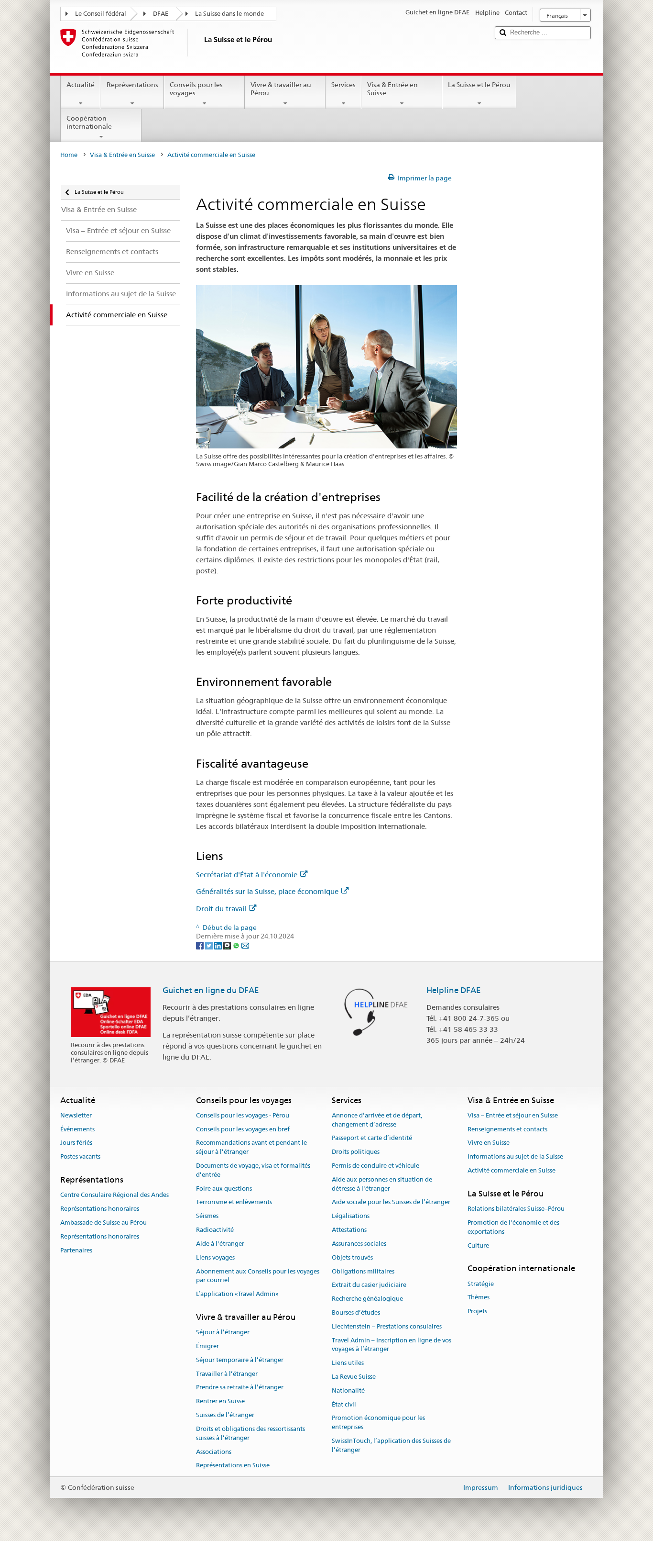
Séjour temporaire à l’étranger (239, 1359)
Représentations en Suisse (233, 1465)
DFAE (160, 13)
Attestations (349, 1229)
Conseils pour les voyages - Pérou (242, 1115)
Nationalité (348, 1390)
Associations (213, 1451)
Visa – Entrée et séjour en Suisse (513, 1115)
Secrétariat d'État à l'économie (246, 874)
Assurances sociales (359, 1243)
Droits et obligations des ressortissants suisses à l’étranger (250, 1433)
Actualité (80, 85)
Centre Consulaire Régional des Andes (114, 1195)
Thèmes (479, 1297)
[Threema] (227, 945)
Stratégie (481, 1283)
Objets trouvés (352, 1257)
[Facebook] (200, 945)
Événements (77, 1129)
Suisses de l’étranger (225, 1414)
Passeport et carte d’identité (372, 1138)
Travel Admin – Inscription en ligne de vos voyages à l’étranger (391, 1345)
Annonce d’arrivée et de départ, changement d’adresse (377, 1120)
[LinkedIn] (218, 945)
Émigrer (207, 1346)
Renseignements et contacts (507, 1129)
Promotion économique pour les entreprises (378, 1423)
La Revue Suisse (354, 1376)
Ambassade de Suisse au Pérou (103, 1222)
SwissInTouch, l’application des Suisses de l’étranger (391, 1445)
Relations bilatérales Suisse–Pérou (516, 1208)
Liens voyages (215, 1257)
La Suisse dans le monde (229, 13)
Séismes (207, 1216)
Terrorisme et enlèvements (234, 1202)
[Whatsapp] (236, 945)
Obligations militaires (363, 1271)
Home (68, 154)
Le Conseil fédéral (100, 13)
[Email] (245, 945)
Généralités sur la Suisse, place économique (267, 891)
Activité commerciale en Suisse (511, 1170)
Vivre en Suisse (489, 1143)
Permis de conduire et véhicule (375, 1165)
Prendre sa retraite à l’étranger (239, 1387)
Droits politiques (356, 1151)
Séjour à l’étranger (223, 1332)
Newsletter (76, 1115)
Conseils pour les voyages (196, 89)
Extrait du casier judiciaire (369, 1285)
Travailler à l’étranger (227, 1373)
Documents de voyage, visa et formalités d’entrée (253, 1170)
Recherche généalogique (367, 1298)
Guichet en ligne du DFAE (211, 990)
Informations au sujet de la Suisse (515, 1157)
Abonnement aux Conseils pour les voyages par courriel (257, 1276)
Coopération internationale (89, 122)
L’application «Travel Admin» (237, 1293)
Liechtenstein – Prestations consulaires (387, 1326)
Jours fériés (76, 1143)
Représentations (132, 85)
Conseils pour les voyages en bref (243, 1129)
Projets (477, 1311)
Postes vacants (80, 1157)
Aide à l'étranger (220, 1243)
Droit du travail (221, 908)
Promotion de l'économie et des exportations (513, 1227)
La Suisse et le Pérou (479, 85)
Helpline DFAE (453, 990)
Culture (478, 1245)
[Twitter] (209, 945)
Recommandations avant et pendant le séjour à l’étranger (251, 1147)
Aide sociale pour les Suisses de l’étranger (391, 1202)
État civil (344, 1404)
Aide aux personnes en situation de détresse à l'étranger (382, 1184)
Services (343, 85)
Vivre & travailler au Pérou (280, 89)
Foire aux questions (224, 1188)
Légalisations (351, 1216)
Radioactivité (215, 1229)
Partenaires (76, 1250)
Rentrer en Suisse (220, 1401)
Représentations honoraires (99, 1208)
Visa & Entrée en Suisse (392, 89)
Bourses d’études (356, 1312)
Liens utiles (348, 1362)
